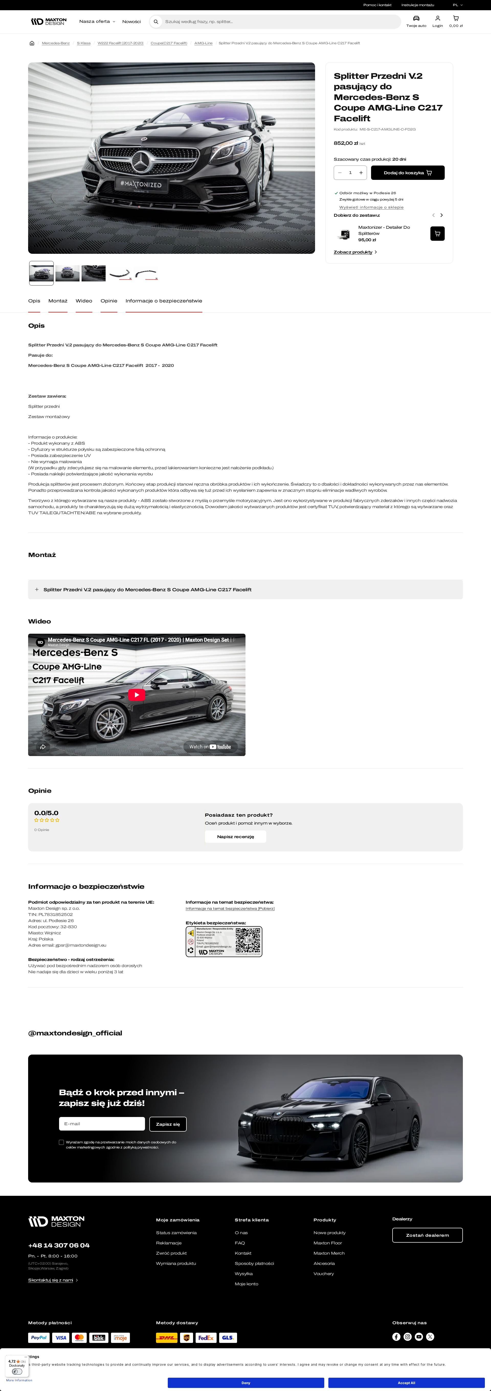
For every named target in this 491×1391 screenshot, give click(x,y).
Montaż (58, 300)
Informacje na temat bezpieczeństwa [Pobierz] (230, 908)
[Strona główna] (32, 43)
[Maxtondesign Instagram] (408, 1338)
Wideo (84, 300)
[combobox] (281, 22)
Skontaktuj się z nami (50, 1280)
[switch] (17, 1371)
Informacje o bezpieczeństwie (164, 300)
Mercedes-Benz (56, 43)
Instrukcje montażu (417, 5)
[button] (97, 21)
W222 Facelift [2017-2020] (120, 43)
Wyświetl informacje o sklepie (371, 207)
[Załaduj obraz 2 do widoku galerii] (67, 273)
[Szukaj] (156, 22)
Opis (34, 300)
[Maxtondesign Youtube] (419, 1338)
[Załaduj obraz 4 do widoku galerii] (120, 273)
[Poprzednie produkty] (433, 215)
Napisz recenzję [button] (235, 837)
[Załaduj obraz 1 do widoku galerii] (41, 273)
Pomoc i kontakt (377, 5)
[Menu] (26, 1358)
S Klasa (83, 43)
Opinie (109, 300)
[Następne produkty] (442, 215)
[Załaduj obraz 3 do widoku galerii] (94, 273)
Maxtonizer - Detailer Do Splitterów (384, 230)
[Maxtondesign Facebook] (396, 1338)
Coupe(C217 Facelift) (169, 43)
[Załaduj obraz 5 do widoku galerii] (146, 273)
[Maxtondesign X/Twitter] (430, 1338)
